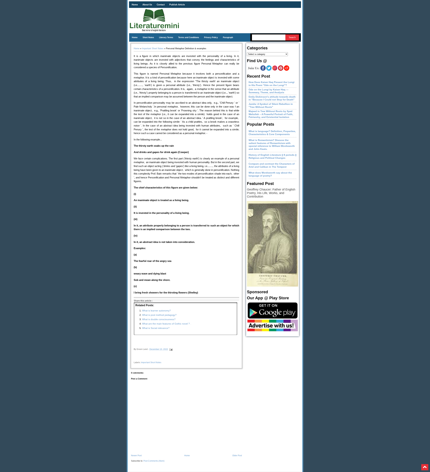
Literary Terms (166, 37)
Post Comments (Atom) (153, 461)
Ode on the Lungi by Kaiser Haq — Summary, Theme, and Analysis (268, 91)
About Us (147, 4)
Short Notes (148, 37)
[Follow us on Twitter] (269, 70)
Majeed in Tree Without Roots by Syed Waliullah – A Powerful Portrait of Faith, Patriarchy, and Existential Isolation (271, 114)
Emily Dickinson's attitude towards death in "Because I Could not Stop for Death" (272, 98)
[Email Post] (170, 349)
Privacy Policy (211, 37)
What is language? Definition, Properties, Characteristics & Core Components (272, 133)
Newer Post (136, 455)
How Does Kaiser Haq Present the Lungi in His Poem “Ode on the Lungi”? (271, 84)
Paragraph (228, 37)
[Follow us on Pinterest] (280, 70)
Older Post (237, 455)
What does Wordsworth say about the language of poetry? (270, 174)
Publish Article (177, 4)
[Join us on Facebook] (263, 70)
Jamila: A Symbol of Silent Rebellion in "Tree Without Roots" (271, 105)
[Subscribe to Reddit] (286, 70)
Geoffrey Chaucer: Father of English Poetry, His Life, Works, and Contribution (271, 193)
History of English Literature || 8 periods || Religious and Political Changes (272, 156)
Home (135, 4)
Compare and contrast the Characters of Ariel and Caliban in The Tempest (272, 165)
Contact (161, 4)
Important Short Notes (152, 48)
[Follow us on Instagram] (274, 70)
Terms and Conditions (188, 37)
